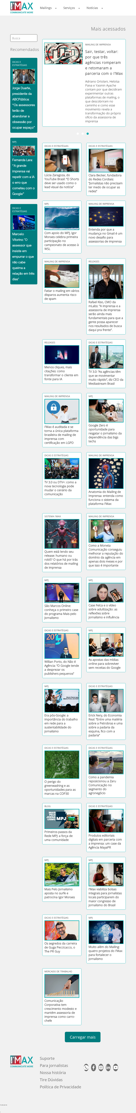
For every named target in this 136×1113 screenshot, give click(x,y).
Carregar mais (83, 1037)
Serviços (69, 8)
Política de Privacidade (60, 1086)
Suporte (47, 1058)
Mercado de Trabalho (58, 971)
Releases (94, 261)
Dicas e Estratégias (19, 63)
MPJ (14, 141)
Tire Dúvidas (51, 1079)
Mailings (46, 8)
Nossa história (53, 1072)
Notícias (92, 8)
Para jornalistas (54, 1065)
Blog (47, 806)
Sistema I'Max (52, 516)
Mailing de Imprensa (98, 44)
